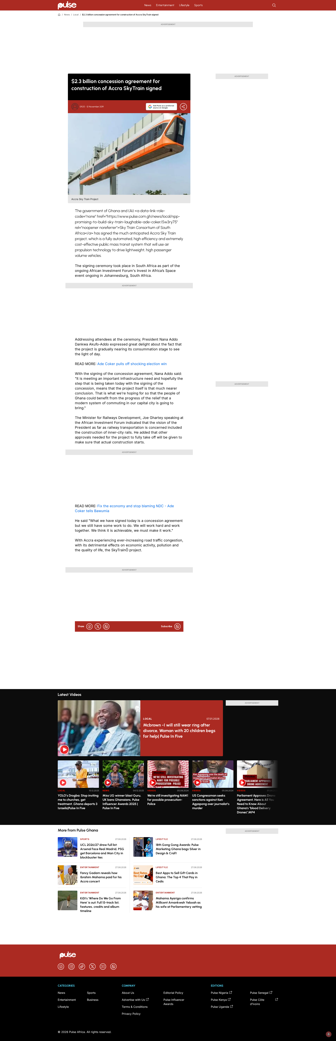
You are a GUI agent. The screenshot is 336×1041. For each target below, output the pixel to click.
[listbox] (168, 790)
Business (92, 999)
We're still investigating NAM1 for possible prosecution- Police (167, 800)
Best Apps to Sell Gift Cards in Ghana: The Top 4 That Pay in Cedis (177, 877)
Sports (198, 5)
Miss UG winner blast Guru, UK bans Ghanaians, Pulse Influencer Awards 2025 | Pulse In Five (122, 802)
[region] (168, 790)
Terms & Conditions (135, 1006)
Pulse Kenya (219, 999)
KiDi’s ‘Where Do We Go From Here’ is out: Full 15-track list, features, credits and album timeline (100, 904)
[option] (78, 791)
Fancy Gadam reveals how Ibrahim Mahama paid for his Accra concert (101, 877)
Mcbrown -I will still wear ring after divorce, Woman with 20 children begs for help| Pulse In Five (179, 730)
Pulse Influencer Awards (173, 1002)
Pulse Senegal (259, 992)
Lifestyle (184, 5)
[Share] (183, 106)
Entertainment (165, 5)
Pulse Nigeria (219, 992)
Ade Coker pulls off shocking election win (132, 364)
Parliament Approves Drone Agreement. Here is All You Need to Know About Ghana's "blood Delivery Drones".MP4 (256, 804)
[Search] (274, 5)
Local (76, 14)
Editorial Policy (173, 992)
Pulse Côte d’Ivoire (257, 1002)
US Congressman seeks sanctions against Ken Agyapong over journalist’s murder (210, 802)
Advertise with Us (133, 999)
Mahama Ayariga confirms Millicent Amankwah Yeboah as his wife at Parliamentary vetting (179, 902)
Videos (151, 790)
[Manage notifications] (328, 1034)
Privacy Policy (131, 1013)
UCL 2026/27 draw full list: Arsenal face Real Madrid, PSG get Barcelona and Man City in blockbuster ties (102, 851)
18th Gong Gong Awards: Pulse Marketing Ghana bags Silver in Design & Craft (178, 849)
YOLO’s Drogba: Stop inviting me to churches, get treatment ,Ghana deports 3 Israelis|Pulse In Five (78, 802)
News (147, 5)
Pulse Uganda (220, 1006)
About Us (128, 992)
